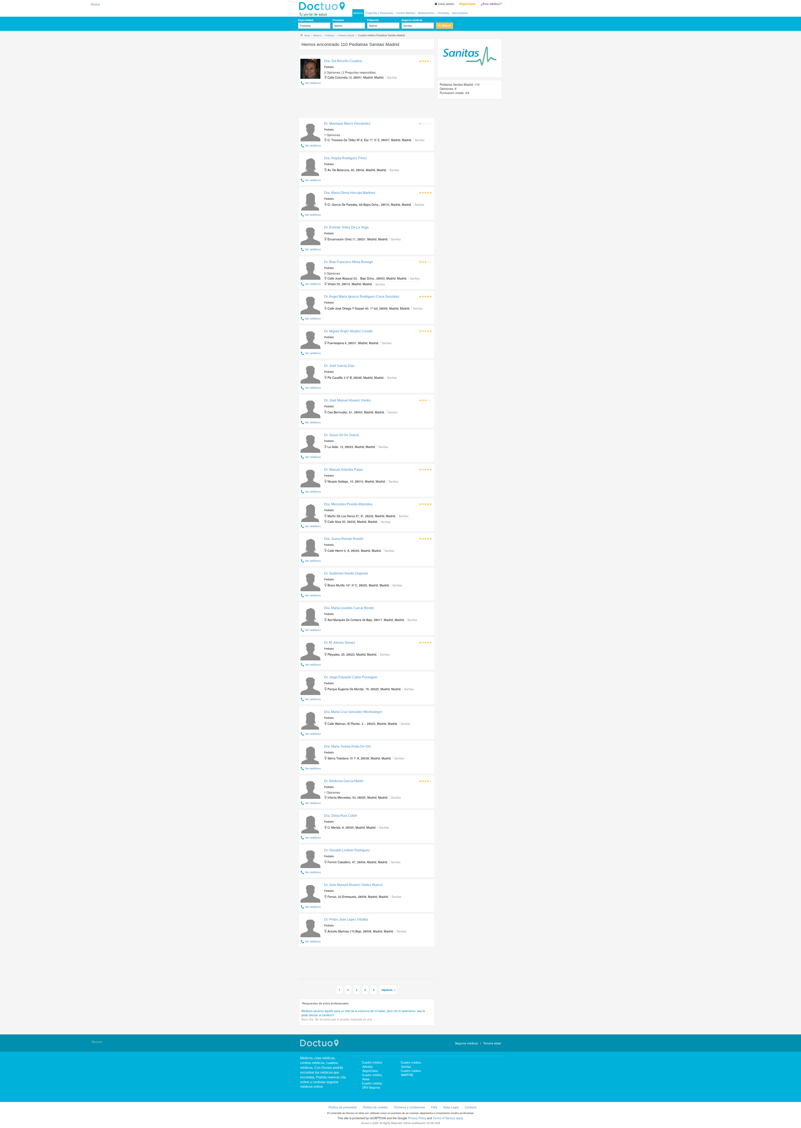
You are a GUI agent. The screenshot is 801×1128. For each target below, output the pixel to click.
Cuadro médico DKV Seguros (372, 1085)
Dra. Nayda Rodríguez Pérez (345, 158)
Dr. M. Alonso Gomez (339, 642)
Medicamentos (426, 13)
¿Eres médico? (491, 4)
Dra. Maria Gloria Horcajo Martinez (349, 192)
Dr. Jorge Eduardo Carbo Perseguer (350, 677)
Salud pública (460, 13)
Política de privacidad (343, 1107)
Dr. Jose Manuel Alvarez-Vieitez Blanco (353, 885)
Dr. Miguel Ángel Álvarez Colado (348, 331)
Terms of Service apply (448, 1118)
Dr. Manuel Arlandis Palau (343, 469)
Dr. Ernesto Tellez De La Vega (346, 227)
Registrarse (467, 4)
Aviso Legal (450, 1107)
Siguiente (387, 990)
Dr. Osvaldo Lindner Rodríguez (347, 850)
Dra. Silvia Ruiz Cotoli (340, 815)
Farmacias (443, 13)
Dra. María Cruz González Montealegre (353, 712)
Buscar (446, 25)
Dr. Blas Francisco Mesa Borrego (348, 262)
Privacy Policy (417, 1118)
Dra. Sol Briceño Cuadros (343, 61)
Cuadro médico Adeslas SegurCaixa (372, 1066)
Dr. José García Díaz (339, 366)
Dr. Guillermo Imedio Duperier (346, 573)
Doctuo (323, 6)
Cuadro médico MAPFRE (411, 1073)
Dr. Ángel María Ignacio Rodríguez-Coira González (361, 296)
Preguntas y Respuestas (379, 13)
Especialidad (305, 20)
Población (373, 20)
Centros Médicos (405, 13)
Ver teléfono (313, 83)
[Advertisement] (366, 104)
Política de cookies (375, 1107)
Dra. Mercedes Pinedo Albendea (348, 504)
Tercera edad (492, 1043)
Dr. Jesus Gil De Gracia (341, 435)
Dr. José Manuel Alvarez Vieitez (347, 400)
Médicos (358, 13)
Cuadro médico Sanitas (411, 1064)
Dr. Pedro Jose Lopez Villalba (346, 919)
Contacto (471, 1107)
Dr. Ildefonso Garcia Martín (343, 781)
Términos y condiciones (409, 1107)
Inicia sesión (446, 4)
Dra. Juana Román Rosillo (343, 539)
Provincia (338, 20)
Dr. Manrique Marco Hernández (347, 123)
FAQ (434, 1107)
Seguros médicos (412, 20)
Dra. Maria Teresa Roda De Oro (347, 746)
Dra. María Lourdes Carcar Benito (349, 608)
